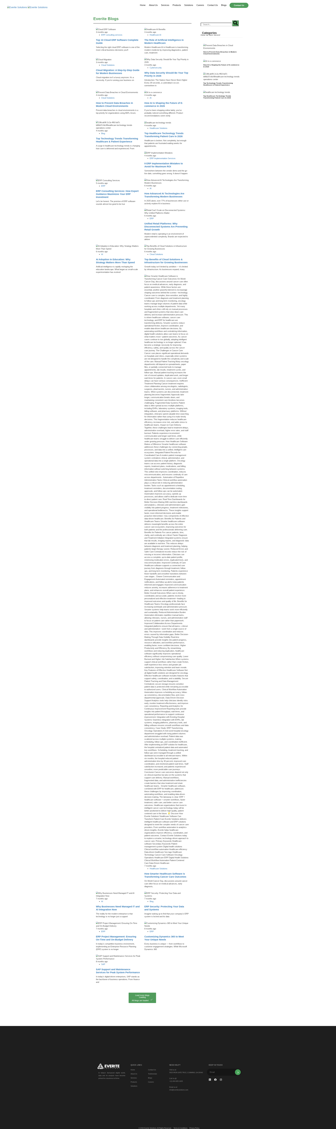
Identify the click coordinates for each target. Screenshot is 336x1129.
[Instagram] (221, 1079)
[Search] (235, 23)
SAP (103, 964)
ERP (103, 186)
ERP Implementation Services (162, 158)
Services (165, 5)
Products (177, 5)
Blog (103, 133)
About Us (153, 5)
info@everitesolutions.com (178, 1090)
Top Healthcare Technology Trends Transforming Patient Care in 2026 (217, 97)
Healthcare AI (155, 35)
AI (150, 98)
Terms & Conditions (180, 1128)
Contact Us (212, 5)
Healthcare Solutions (158, 128)
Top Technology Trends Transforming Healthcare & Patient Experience (218, 84)
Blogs (224, 5)
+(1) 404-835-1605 (176, 1081)
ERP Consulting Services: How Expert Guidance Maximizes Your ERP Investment (117, 194)
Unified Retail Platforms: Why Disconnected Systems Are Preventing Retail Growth (166, 226)
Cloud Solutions (108, 65)
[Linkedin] (210, 1079)
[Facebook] (215, 1079)
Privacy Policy (194, 1128)
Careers (200, 5)
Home (143, 5)
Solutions (188, 5)
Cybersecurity (156, 68)
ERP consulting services (111, 35)
